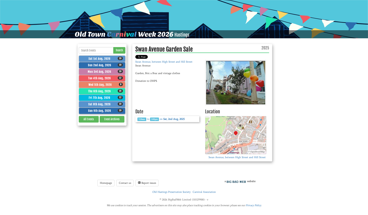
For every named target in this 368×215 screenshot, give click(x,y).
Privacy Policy (253, 205)
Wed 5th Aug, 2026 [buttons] (105, 84)
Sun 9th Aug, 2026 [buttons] (105, 110)
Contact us (125, 183)
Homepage (106, 183)
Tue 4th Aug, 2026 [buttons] (105, 78)
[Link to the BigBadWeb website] (236, 181)
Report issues (148, 183)
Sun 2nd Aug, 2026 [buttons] (105, 65)
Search (119, 50)
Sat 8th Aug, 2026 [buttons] (105, 104)
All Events (89, 119)
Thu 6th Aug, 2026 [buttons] (105, 91)
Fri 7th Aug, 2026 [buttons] (105, 97)
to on (162, 119)
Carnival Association (204, 192)
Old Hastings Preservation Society (171, 192)
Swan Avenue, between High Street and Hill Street (163, 61)
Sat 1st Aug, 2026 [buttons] (105, 58)
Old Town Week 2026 (124, 34)
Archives (112, 119)
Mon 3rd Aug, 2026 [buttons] (105, 71)
